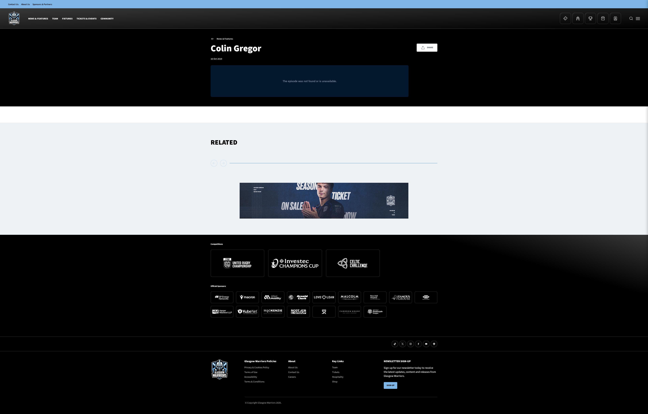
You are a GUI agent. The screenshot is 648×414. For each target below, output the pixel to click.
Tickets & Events (87, 18)
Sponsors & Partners (42, 4)
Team (55, 18)
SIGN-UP (390, 385)
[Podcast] (434, 344)
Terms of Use (250, 372)
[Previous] (215, 163)
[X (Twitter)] (402, 344)
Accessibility (250, 377)
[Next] (223, 163)
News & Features (38, 18)
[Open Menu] (638, 18)
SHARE (430, 47)
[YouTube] (426, 344)
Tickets (335, 372)
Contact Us (13, 4)
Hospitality (337, 377)
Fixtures (67, 18)
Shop (335, 381)
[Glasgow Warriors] (14, 18)
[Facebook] (418, 344)
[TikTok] (395, 344)
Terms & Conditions (254, 381)
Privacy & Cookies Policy (256, 367)
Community (107, 18)
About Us (25, 4)
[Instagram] (410, 344)
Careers (292, 377)
